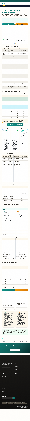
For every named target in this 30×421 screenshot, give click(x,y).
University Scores (18, 376)
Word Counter (4, 381)
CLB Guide (25, 403)
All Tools (4, 384)
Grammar (17, 369)
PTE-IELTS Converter (6, 341)
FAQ (3, 391)
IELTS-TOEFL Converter (7, 339)
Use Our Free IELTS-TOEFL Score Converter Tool (15, 124)
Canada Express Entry (5, 403)
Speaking (5, 234)
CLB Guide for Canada (24, 341)
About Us (4, 388)
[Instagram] (9, 367)
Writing (17, 366)
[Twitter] (5, 367)
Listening (5, 209)
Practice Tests (4, 375)
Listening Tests (19, 402)
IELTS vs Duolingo (15, 339)
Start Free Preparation (16, 349)
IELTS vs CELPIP (24, 339)
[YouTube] (7, 367)
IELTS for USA (15, 341)
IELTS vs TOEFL (21, 403)
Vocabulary (15, 403)
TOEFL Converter (5, 379)
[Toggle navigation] (27, 3)
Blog (16, 382)
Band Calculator (23, 0)
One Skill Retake (18, 381)
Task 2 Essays (7, 402)
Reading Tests (15, 402)
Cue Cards (4, 402)
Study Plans (17, 375)
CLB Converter (4, 378)
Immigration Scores (18, 378)
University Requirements (10, 403)
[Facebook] (3, 367)
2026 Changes (17, 379)
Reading (5, 229)
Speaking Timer (5, 382)
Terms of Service (5, 394)
